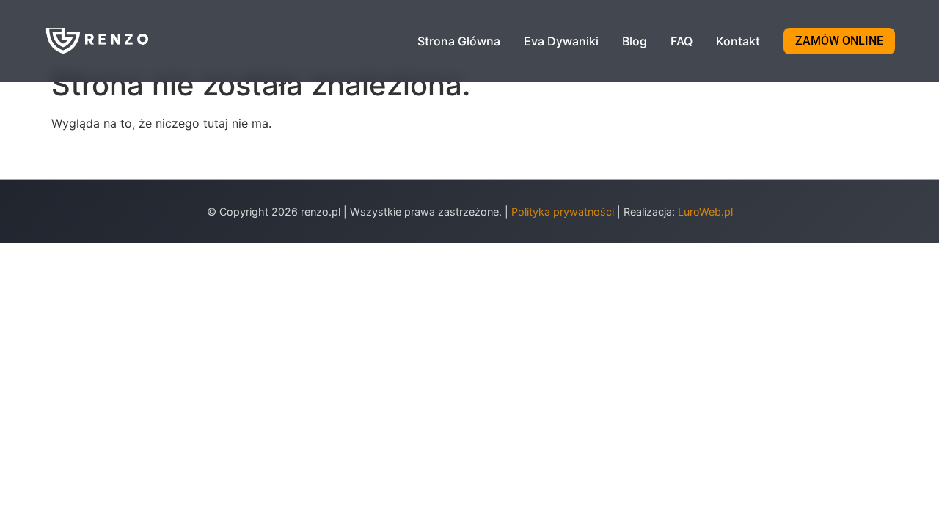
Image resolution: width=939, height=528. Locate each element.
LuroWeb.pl (705, 211)
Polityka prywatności (564, 211)
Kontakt (738, 41)
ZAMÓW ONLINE (839, 41)
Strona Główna (458, 41)
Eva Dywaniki (561, 41)
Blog (634, 41)
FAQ (682, 41)
